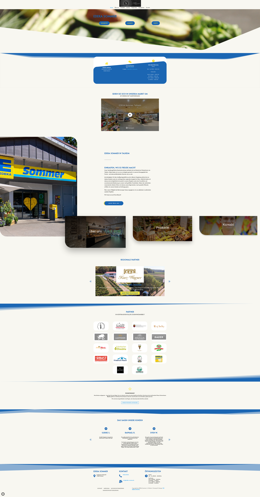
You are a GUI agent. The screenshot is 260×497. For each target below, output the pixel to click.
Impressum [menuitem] (106, 488)
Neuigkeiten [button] (104, 23)
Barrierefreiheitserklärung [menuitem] (110, 490)
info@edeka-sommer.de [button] (131, 69)
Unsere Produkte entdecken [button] (130, 402)
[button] (130, 3)
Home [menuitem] (111, 7)
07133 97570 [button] (126, 474)
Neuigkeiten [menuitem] (141, 7)
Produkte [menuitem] (123, 7)
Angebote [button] (130, 23)
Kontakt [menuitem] (148, 7)
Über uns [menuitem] (117, 7)
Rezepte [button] (156, 23)
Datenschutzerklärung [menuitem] (117, 488)
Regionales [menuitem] (134, 7)
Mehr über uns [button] (114, 203)
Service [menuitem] (128, 7)
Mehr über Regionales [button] (130, 293)
